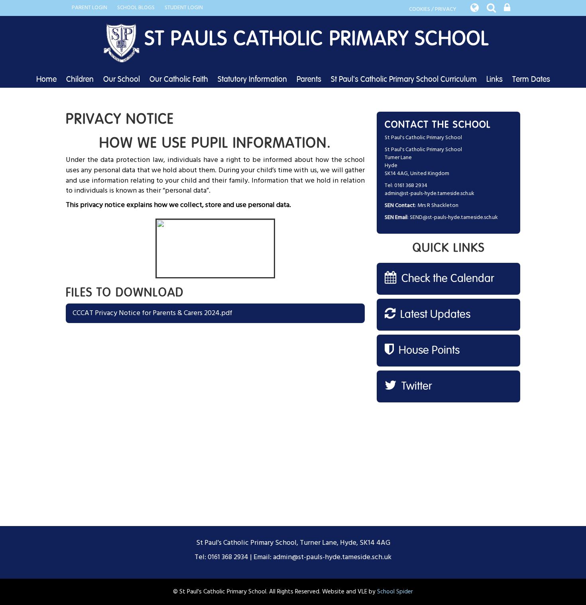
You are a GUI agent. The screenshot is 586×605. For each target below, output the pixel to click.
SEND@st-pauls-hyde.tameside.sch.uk (454, 217)
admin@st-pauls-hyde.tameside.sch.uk (429, 193)
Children (80, 79)
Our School (121, 79)
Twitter (415, 386)
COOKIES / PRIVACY (432, 9)
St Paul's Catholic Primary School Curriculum (404, 79)
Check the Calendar (446, 278)
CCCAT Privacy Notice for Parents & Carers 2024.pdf (152, 313)
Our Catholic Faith (178, 79)
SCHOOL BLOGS (136, 7)
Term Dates (531, 79)
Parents (309, 79)
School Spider (395, 592)
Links (494, 79)
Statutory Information (252, 79)
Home (46, 79)
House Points (428, 350)
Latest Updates (433, 314)
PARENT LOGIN (89, 7)
